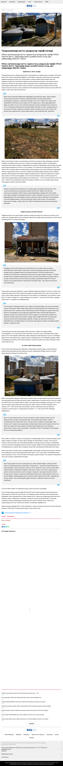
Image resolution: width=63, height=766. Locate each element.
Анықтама (50, 734)
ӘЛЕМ (46, 1)
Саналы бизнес (38, 1)
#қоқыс (4, 516)
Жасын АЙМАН (6, 520)
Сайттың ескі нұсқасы (38, 734)
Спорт (29, 1)
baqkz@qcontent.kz (6, 749)
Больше (31, 723)
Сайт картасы (5, 757)
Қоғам (56, 734)
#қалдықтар (10, 516)
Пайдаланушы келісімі (7, 754)
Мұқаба (3, 10)
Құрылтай (3, 1)
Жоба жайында (9, 734)
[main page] (31, 6)
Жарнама (18, 734)
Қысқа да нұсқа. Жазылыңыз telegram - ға (18, 512)
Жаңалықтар (10, 10)
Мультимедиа (21, 1)
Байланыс (26, 734)
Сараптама (12, 1)
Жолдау (31, 737)
